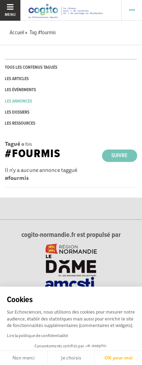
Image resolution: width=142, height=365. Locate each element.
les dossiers (17, 112)
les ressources (20, 123)
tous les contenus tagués (31, 67)
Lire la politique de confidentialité (37, 335)
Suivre (119, 155)
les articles (17, 79)
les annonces (18, 101)
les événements (20, 90)
